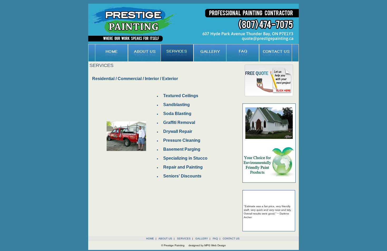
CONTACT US (231, 238)
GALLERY (201, 238)
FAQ (215, 238)
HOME (150, 238)
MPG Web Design (215, 245)
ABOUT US (165, 238)
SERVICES (184, 238)
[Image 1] (126, 150)
